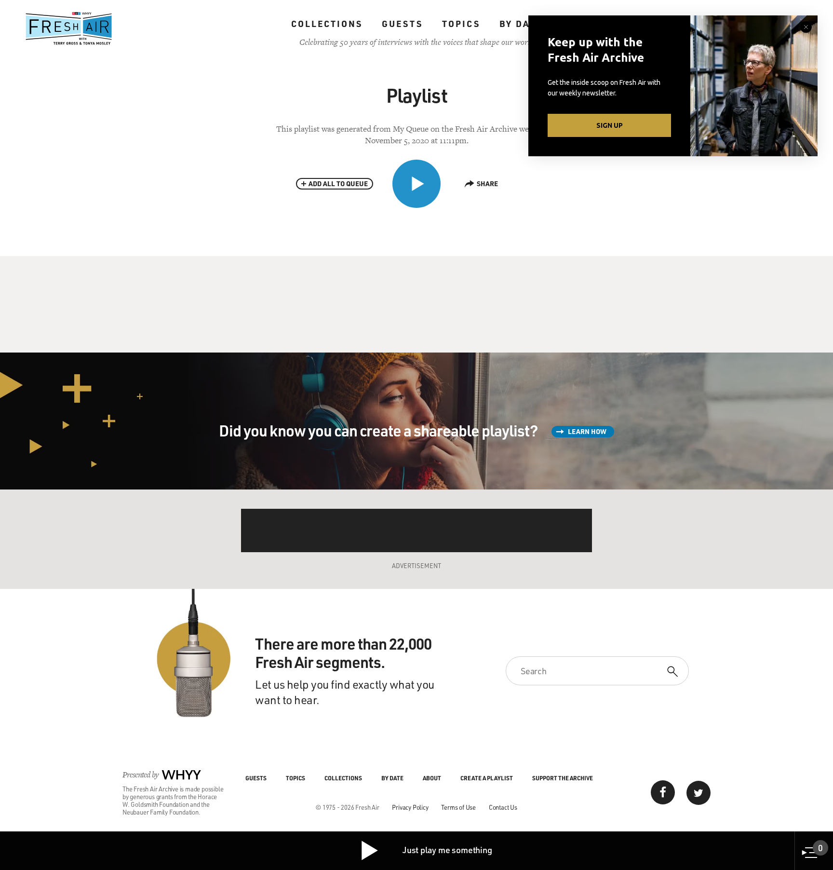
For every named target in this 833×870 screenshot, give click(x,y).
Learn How (587, 431)
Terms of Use (458, 807)
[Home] (69, 28)
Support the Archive (562, 778)
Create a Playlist (486, 778)
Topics (461, 23)
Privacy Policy (410, 807)
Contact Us (503, 807)
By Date (520, 23)
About (432, 778)
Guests (402, 23)
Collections (327, 23)
